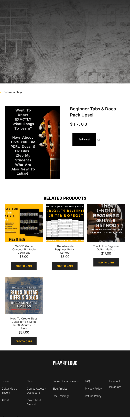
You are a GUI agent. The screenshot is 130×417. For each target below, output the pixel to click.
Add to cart (84, 139)
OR (98, 140)
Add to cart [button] (24, 265)
